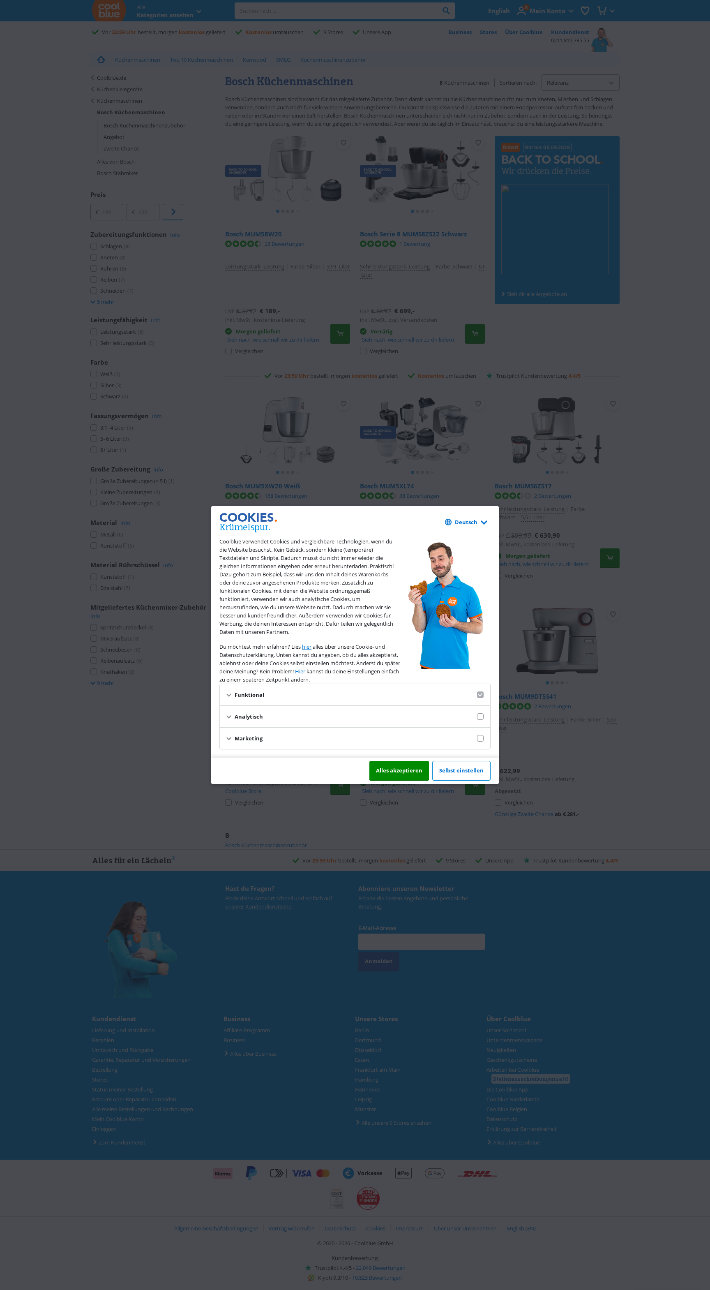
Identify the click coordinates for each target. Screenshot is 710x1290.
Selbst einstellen (461, 770)
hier (306, 646)
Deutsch (466, 522)
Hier (300, 671)
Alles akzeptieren (399, 770)
